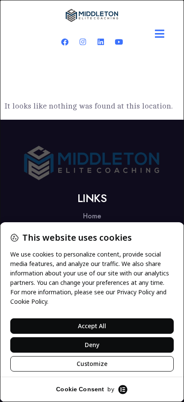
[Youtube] (118, 41)
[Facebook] (64, 41)
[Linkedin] (100, 41)
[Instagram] (82, 41)
